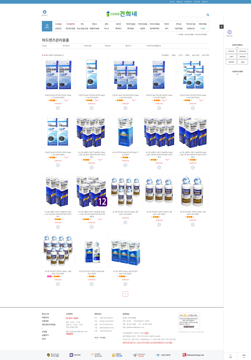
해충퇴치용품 (94, 28)
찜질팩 (142, 28)
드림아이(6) (87, 46)
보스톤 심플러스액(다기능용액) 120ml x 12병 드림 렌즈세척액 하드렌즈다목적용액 (91, 214)
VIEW (146, 333)
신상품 (202, 28)
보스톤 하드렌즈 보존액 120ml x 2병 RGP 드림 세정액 (193, 213)
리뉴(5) (44, 46)
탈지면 (118, 24)
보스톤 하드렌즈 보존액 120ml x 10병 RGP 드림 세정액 (58, 272)
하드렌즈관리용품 (201, 34)
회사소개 (45, 314)
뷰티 (166, 28)
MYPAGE (242, 51)
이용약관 (45, 321)
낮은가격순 (205, 55)
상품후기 (45, 335)
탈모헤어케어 (154, 28)
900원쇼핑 (190, 28)
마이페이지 (188, 2)
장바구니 (205, 2)
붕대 (106, 24)
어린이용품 (178, 28)
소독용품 (58, 24)
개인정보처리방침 (48, 324)
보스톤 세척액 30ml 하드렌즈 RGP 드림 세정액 (125, 153)
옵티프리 (128, 46)
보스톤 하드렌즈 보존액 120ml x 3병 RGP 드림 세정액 (159, 213)
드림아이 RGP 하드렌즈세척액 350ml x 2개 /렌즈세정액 (58, 153)
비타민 (166, 24)
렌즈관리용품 (70, 28)
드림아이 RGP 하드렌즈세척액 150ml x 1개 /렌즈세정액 (159, 96)
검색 (207, 15)
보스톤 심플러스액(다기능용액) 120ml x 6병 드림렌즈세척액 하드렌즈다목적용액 (159, 154)
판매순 (187, 55)
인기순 (180, 55)
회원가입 (179, 2)
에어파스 (118, 28)
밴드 (82, 24)
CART (231, 56)
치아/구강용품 (154, 24)
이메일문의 (69, 334)
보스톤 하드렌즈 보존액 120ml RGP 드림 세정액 (91, 272)
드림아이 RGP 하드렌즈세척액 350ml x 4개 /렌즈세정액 (193, 96)
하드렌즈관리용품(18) (153, 46)
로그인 (172, 2)
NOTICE (231, 51)
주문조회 (197, 2)
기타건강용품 (142, 24)
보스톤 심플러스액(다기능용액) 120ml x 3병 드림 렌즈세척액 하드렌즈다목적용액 (192, 154)
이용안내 (45, 317)
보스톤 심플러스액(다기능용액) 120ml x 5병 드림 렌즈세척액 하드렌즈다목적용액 (91, 154)
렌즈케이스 (66, 46)
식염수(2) (108, 46)
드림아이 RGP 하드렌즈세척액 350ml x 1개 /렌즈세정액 (91, 96)
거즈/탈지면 (70, 24)
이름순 (173, 55)
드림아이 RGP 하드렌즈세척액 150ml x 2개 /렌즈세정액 (58, 96)
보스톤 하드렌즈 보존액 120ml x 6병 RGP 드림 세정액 (125, 213)
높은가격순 (195, 55)
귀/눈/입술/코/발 (82, 28)
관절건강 (58, 28)
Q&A (242, 62)
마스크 (106, 28)
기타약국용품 (130, 24)
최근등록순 (165, 55)
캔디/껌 (178, 24)
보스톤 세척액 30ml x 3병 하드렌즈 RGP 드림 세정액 (125, 272)
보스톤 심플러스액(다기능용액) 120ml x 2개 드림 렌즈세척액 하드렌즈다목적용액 (57, 214)
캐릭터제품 (203, 24)
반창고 (94, 24)
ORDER (231, 62)
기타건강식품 (190, 24)
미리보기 (58, 108)
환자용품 (130, 28)
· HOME (180, 34)
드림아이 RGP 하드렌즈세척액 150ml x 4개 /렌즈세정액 (125, 96)
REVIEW (243, 56)
